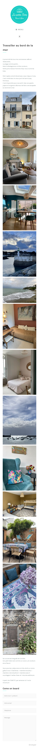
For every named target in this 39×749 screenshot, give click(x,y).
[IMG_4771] (19, 207)
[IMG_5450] (19, 504)
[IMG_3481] (19, 254)
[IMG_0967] (19, 540)
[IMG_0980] (19, 632)
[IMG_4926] (19, 420)
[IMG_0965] (19, 586)
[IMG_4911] (19, 468)
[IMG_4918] (19, 161)
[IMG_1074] (19, 290)
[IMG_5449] (19, 326)
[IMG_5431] (19, 372)
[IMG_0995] (19, 115)
